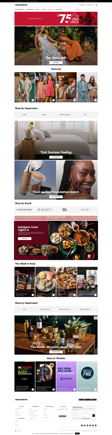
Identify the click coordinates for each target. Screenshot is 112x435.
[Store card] (57, 409)
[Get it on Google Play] (87, 400)
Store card (59, 409)
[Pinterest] (88, 426)
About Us (44, 410)
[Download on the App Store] (81, 400)
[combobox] (87, 9)
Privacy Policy (95, 431)
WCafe (16, 422)
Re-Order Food (59, 9)
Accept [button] (77, 433)
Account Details (18, 415)
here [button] (72, 433)
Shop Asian (24, 238)
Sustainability (45, 417)
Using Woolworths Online (33, 410)
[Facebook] (82, 426)
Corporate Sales (32, 419)
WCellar (43, 9)
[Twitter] (85, 426)
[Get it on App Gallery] (94, 400)
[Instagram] (90, 426)
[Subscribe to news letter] (93, 415)
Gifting (37, 9)
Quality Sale (50, 9)
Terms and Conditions (33, 417)
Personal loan (66, 409)
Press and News (46, 415)
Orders (16, 410)
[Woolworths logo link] (21, 5)
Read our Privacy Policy (86, 418)
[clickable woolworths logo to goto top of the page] (21, 399)
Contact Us (45, 408)
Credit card (63, 409)
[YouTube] (93, 426)
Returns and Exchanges (33, 415)
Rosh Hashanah (29, 9)
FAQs (30, 408)
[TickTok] (96, 426)
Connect (16, 420)
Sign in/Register (18, 408)
